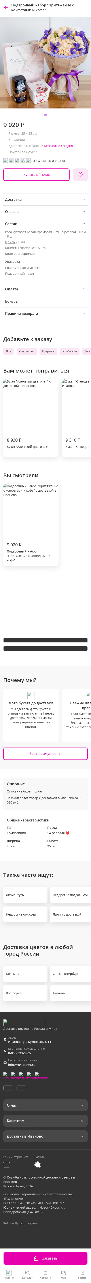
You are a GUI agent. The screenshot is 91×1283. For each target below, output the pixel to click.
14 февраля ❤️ (58, 833)
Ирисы (10, 242)
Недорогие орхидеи (21, 914)
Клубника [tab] (70, 351)
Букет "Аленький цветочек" (27, 443)
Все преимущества (45, 753)
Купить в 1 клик (36, 174)
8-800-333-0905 (19, 1053)
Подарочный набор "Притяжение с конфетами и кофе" (28, 552)
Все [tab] (8, 351)
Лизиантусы (15, 895)
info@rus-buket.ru (21, 1065)
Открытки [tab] (26, 351)
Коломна (12, 974)
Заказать (49, 1258)
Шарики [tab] (48, 351)
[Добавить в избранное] (80, 174)
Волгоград (13, 993)
